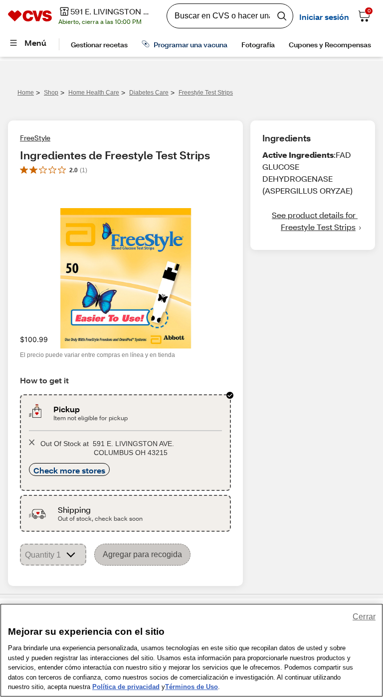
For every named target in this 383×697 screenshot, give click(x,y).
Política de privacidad (126, 687)
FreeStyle (35, 137)
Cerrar (364, 616)
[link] (312, 221)
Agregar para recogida (142, 554)
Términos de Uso (191, 687)
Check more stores (69, 470)
